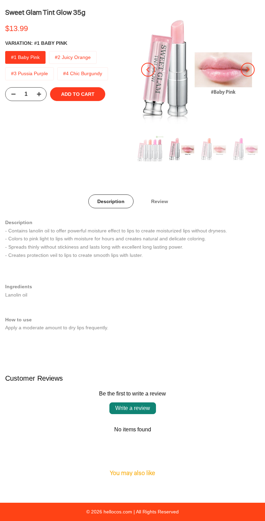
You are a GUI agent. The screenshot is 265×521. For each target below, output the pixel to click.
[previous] (148, 70)
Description (111, 201)
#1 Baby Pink (25, 57)
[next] (248, 70)
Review (159, 201)
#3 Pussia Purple (29, 73)
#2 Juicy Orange (73, 57)
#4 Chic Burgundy (82, 73)
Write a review (132, 408)
